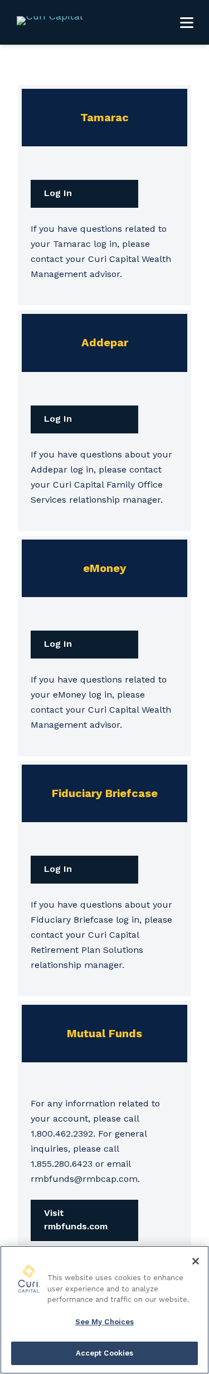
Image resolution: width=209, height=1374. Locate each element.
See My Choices (104, 1322)
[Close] (195, 1261)
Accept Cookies (105, 1353)
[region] (104, 1310)
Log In (58, 193)
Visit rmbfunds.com (76, 1220)
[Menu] (186, 22)
